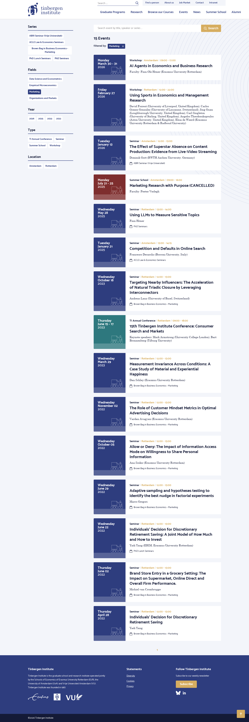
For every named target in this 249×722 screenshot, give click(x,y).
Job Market (184, 3)
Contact (200, 3)
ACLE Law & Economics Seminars (46, 42)
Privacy (130, 686)
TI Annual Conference (40, 139)
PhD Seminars (62, 59)
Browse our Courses (161, 12)
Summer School (216, 12)
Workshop (55, 146)
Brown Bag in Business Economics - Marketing (50, 50)
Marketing (34, 92)
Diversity (131, 676)
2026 (31, 119)
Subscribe (186, 684)
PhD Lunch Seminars (40, 59)
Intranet (213, 3)
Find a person (152, 3)
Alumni (236, 12)
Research (136, 12)
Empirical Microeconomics (42, 85)
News (197, 12)
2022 (58, 119)
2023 (49, 119)
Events (183, 12)
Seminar (60, 139)
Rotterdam (51, 166)
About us (169, 3)
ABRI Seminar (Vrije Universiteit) (45, 36)
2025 (40, 119)
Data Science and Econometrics (45, 79)
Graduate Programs (112, 12)
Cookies (130, 681)
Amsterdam (35, 166)
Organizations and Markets (43, 98)
